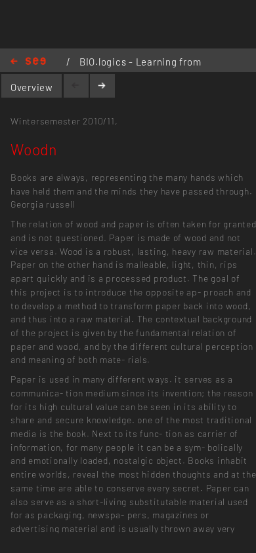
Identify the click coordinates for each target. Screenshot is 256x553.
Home (28, 62)
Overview (32, 87)
